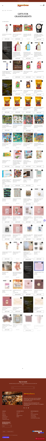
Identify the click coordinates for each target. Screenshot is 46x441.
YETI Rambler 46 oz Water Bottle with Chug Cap (38, 343)
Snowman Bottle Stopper (6, 34)
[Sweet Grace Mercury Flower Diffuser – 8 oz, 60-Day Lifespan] (28, 211)
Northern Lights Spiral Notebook (6, 199)
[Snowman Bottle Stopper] (7, 28)
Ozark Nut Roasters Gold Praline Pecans (17, 108)
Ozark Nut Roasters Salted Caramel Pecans (38, 91)
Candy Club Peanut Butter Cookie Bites (28, 91)
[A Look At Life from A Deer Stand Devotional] (18, 65)
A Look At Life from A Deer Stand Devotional (18, 72)
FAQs (17, 414)
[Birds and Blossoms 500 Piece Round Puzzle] (18, 173)
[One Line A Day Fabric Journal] (28, 173)
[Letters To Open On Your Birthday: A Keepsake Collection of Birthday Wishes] (7, 173)
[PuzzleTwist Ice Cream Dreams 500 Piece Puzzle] (39, 119)
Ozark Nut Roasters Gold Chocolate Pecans (28, 108)
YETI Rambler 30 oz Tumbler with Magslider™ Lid (28, 343)
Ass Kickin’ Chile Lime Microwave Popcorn (27, 35)
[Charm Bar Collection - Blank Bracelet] (39, 301)
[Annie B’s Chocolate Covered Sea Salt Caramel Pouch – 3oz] (7, 318)
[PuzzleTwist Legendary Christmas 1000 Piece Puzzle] (28, 119)
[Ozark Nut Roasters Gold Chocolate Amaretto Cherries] (39, 101)
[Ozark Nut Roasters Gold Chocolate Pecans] (28, 101)
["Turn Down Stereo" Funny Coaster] (39, 266)
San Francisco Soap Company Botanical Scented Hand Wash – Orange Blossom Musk (17, 54)
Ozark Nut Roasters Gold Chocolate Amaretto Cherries (38, 108)
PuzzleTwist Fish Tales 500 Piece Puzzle (17, 126)
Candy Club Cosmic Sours (17, 90)
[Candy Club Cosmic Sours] (18, 84)
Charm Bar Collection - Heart (27, 291)
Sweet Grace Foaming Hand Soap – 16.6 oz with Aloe (38, 218)
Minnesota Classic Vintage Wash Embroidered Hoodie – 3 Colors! (27, 253)
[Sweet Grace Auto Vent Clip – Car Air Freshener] (7, 229)
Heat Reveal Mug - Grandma (5, 273)
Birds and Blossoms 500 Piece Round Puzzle (17, 180)
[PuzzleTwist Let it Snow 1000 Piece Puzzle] (7, 137)
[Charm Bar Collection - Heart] (28, 284)
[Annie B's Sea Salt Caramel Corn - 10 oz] (18, 318)
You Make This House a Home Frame (17, 363)
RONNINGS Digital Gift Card (17, 291)
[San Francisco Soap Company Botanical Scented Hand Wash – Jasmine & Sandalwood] (39, 46)
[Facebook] (25, 408)
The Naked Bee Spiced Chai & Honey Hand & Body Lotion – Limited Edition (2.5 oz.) (7, 73)
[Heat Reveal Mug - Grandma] (7, 266)
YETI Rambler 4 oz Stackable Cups (5, 343)
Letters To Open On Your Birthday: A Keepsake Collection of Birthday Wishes (6, 181)
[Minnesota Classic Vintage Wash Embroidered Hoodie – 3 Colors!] (28, 246)
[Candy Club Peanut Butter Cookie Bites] (28, 84)
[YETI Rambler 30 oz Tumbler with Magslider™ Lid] (28, 336)
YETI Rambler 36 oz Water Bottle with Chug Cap (7, 363)
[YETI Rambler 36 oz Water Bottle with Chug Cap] (7, 356)
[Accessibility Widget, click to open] (45, 221)
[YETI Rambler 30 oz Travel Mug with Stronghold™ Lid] (39, 318)
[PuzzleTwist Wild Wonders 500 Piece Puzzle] (7, 119)
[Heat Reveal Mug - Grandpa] (39, 246)
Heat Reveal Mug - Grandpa (37, 252)
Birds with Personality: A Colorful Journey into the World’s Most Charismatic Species (17, 162)
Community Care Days (5, 419)
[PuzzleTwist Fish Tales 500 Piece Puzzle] (18, 119)
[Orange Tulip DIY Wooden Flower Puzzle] (7, 246)
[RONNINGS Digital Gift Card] (18, 284)
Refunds (18, 416)
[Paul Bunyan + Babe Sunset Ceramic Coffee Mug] (28, 229)
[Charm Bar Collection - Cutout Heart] (7, 301)
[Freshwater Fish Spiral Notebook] (18, 192)
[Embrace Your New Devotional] (39, 173)
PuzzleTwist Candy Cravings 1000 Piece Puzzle (39, 144)
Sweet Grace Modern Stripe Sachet (17, 235)
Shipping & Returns (19, 415)
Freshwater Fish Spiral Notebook (17, 199)
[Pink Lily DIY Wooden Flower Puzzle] (18, 246)
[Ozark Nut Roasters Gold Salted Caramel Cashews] (7, 101)
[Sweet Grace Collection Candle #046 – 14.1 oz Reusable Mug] (39, 192)
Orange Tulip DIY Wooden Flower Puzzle (7, 252)
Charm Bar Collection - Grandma (38, 291)
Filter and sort (6, 21)
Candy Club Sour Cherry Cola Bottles (28, 72)
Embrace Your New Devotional (37, 180)
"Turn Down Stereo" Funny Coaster (39, 273)
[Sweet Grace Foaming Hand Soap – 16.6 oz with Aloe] (39, 211)
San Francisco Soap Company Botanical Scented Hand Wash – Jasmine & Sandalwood (38, 54)
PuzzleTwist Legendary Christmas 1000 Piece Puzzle (27, 126)
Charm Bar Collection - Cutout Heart (6, 308)
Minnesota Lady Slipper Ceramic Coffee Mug (38, 235)
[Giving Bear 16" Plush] (28, 356)
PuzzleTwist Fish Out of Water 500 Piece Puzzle (17, 144)
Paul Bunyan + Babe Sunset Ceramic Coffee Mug (28, 235)
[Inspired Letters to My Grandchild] (7, 154)
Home (3, 10)
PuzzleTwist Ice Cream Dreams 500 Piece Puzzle (38, 126)
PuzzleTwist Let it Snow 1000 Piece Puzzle (6, 144)
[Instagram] (27, 408)
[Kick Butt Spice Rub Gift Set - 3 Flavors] (18, 28)
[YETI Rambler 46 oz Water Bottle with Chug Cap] (39, 336)
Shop (5, 10)
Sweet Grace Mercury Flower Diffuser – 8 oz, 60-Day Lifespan (28, 218)
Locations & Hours (5, 416)
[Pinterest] (29, 408)
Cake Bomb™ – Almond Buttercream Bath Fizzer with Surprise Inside (38, 35)
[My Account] (40, 5)
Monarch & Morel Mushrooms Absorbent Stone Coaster (27, 199)
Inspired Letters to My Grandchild (6, 161)
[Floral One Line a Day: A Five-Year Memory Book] (39, 154)
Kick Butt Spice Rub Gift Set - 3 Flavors (17, 35)
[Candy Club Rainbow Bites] (39, 65)
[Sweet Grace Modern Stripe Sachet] (18, 229)
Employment (4, 415)
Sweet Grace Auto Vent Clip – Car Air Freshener (6, 235)
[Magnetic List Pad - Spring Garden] (7, 284)
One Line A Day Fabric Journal (27, 180)
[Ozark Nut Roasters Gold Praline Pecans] (18, 101)
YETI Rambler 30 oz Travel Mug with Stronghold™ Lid (38, 325)
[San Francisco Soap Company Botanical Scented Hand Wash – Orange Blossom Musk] (18, 46)
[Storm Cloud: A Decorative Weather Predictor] (28, 154)
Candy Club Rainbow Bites (39, 71)
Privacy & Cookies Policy (34, 414)
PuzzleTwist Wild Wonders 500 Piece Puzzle (7, 126)
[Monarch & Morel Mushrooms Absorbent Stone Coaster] (28, 192)
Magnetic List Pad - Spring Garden (7, 291)
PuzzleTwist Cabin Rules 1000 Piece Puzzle (27, 144)
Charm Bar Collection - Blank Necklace (17, 308)
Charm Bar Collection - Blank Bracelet (38, 308)
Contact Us (4, 414)
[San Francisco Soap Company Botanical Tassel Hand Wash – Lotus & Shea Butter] (28, 46)
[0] (43, 5)
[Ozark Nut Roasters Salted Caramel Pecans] (39, 84)
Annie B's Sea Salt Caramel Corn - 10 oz (17, 325)
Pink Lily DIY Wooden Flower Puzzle (16, 252)
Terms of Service (33, 415)
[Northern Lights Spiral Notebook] (7, 192)
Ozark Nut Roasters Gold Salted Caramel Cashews (7, 108)
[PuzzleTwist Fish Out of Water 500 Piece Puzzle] (18, 137)
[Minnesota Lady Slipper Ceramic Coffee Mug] (39, 229)
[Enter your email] (33, 388)
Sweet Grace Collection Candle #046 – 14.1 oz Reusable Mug (38, 199)
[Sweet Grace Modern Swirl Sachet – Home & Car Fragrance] (7, 211)
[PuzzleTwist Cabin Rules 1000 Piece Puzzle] (28, 137)
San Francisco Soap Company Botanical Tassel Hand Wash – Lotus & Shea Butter (28, 54)
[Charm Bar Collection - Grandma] (39, 284)
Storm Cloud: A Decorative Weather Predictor (27, 161)
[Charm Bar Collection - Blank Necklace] (18, 301)
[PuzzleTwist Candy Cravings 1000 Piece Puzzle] (39, 137)
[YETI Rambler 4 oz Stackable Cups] (7, 336)
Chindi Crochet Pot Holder (27, 325)
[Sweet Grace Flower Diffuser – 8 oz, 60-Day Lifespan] (18, 211)
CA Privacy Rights (33, 416)
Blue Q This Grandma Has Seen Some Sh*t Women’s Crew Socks (17, 273)
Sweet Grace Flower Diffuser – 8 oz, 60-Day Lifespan (17, 218)
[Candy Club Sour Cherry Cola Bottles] (28, 65)
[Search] (42, 5)
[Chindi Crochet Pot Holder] (28, 318)
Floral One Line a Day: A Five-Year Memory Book (38, 161)
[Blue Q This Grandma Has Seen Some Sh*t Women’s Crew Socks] (18, 266)
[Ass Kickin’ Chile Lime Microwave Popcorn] (28, 28)
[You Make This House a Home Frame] (18, 356)
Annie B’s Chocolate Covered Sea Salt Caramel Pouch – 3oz (7, 325)
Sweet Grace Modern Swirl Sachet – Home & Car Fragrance (7, 218)
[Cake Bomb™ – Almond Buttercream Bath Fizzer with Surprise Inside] (39, 28)
